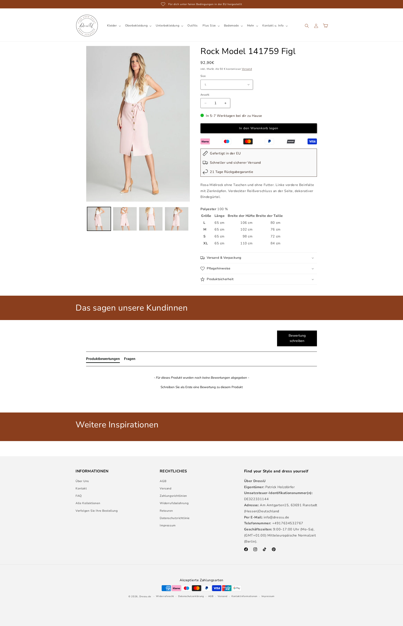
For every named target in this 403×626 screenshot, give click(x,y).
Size (203, 76)
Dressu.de (145, 596)
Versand (247, 69)
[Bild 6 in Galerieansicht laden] (125, 219)
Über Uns (82, 481)
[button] (114, 25)
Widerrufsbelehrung (174, 503)
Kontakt (81, 488)
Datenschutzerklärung (191, 596)
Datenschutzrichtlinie (175, 518)
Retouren (166, 511)
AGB (163, 481)
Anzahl (204, 95)
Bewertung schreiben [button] (297, 338)
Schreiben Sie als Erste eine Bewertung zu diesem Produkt (202, 387)
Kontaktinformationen (244, 596)
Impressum (167, 525)
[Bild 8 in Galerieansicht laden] (176, 219)
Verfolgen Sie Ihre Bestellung (97, 511)
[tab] (103, 360)
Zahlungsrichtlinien (173, 496)
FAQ (79, 496)
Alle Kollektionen (88, 503)
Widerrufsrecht (165, 596)
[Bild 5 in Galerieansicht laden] (99, 219)
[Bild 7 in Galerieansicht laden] (151, 219)
